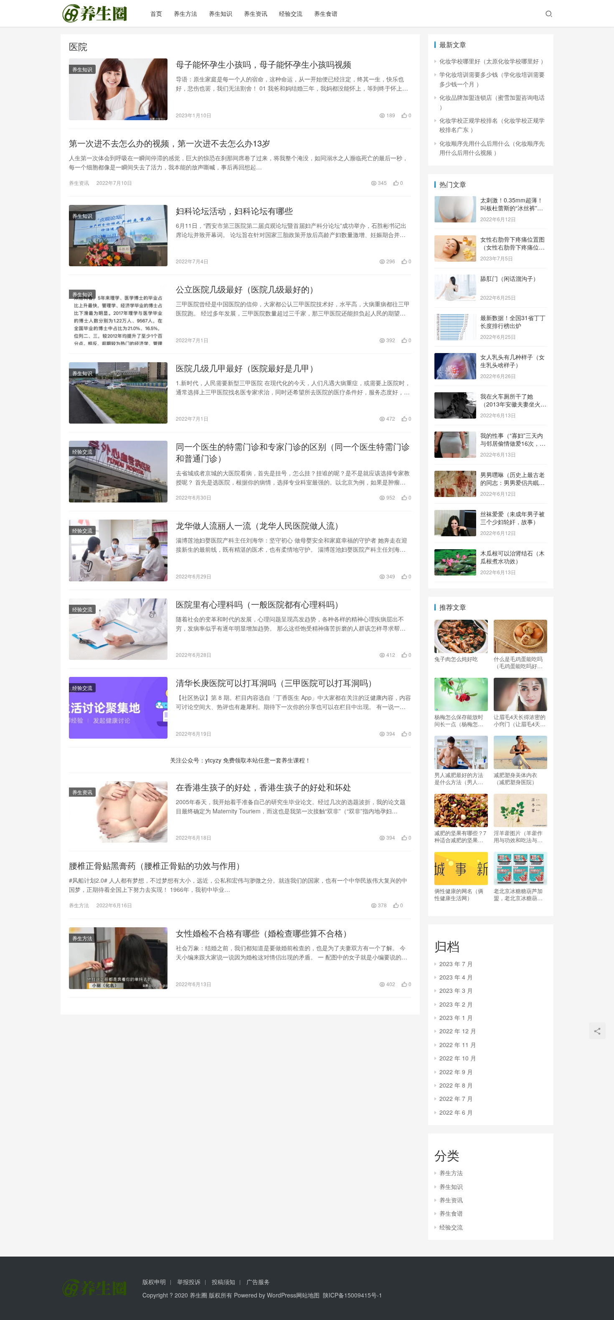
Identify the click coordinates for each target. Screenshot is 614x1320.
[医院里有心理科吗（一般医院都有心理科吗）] (118, 629)
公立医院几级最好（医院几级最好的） (247, 289)
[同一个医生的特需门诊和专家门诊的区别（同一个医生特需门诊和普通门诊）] (118, 471)
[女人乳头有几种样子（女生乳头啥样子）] (455, 357)
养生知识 (220, 13)
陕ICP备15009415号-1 (352, 1295)
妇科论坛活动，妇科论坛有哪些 (234, 211)
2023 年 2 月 (456, 1004)
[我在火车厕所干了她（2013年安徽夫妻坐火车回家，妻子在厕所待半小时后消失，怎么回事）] (455, 397)
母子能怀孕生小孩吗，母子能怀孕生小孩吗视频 (263, 64)
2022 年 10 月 (457, 1058)
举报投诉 (188, 1281)
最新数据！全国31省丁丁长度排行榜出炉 (512, 321)
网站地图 (308, 1295)
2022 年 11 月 (457, 1044)
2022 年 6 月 (456, 1112)
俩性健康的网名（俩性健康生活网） (458, 894)
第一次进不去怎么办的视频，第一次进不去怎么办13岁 (169, 143)
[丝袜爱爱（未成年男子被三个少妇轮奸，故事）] (455, 514)
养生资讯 (255, 13)
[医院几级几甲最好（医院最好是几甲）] (118, 393)
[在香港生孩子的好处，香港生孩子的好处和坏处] (118, 812)
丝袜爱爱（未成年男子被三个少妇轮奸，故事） (512, 518)
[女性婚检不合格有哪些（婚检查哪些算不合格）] (118, 958)
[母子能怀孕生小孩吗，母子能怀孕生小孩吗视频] (118, 89)
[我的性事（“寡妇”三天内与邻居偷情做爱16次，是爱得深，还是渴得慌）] (455, 436)
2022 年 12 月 (457, 1031)
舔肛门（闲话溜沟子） (509, 278)
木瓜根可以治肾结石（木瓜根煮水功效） (512, 557)
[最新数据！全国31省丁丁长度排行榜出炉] (455, 318)
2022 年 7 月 (456, 1098)
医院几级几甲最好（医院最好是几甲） (247, 368)
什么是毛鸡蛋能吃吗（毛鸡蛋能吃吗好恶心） (518, 662)
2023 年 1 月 (456, 1017)
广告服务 (258, 1281)
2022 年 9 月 (456, 1072)
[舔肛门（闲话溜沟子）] (455, 279)
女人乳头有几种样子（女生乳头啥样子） (512, 361)
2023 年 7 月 (456, 963)
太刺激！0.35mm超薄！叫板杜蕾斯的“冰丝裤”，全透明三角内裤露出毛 (511, 208)
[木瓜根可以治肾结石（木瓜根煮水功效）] (455, 554)
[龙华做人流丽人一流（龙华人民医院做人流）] (118, 550)
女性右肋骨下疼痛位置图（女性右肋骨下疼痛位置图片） (512, 247)
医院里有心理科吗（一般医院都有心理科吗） (259, 604)
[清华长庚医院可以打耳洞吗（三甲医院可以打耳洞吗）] (118, 708)
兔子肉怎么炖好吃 (456, 659)
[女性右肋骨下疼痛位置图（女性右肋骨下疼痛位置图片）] (455, 240)
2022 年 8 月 (456, 1085)
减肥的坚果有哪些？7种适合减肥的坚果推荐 (460, 836)
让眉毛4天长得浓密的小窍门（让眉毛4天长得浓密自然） (519, 720)
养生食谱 (325, 13)
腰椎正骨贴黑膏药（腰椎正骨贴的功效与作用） (156, 865)
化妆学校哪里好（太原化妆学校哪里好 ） (492, 61)
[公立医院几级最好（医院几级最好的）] (118, 314)
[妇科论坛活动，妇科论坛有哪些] (118, 236)
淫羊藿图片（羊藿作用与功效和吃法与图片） (518, 836)
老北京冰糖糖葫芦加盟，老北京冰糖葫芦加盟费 (518, 894)
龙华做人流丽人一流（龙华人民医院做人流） (259, 525)
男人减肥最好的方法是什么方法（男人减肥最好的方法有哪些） (458, 778)
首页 (156, 13)
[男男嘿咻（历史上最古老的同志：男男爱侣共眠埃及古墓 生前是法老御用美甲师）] (455, 475)
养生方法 (185, 13)
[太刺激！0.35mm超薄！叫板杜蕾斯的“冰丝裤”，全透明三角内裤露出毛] (455, 201)
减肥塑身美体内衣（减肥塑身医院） (515, 778)
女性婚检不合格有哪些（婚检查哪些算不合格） (263, 933)
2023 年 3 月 (456, 990)
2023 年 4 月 (456, 977)
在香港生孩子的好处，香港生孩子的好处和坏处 (263, 787)
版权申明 (154, 1281)
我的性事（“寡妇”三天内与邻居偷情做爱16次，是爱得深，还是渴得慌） (512, 443)
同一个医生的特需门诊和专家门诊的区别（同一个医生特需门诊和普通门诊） (293, 452)
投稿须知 (223, 1281)
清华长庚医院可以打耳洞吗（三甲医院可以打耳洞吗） (276, 683)
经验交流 (290, 13)
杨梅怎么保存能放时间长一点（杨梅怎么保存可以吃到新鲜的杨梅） (458, 720)
